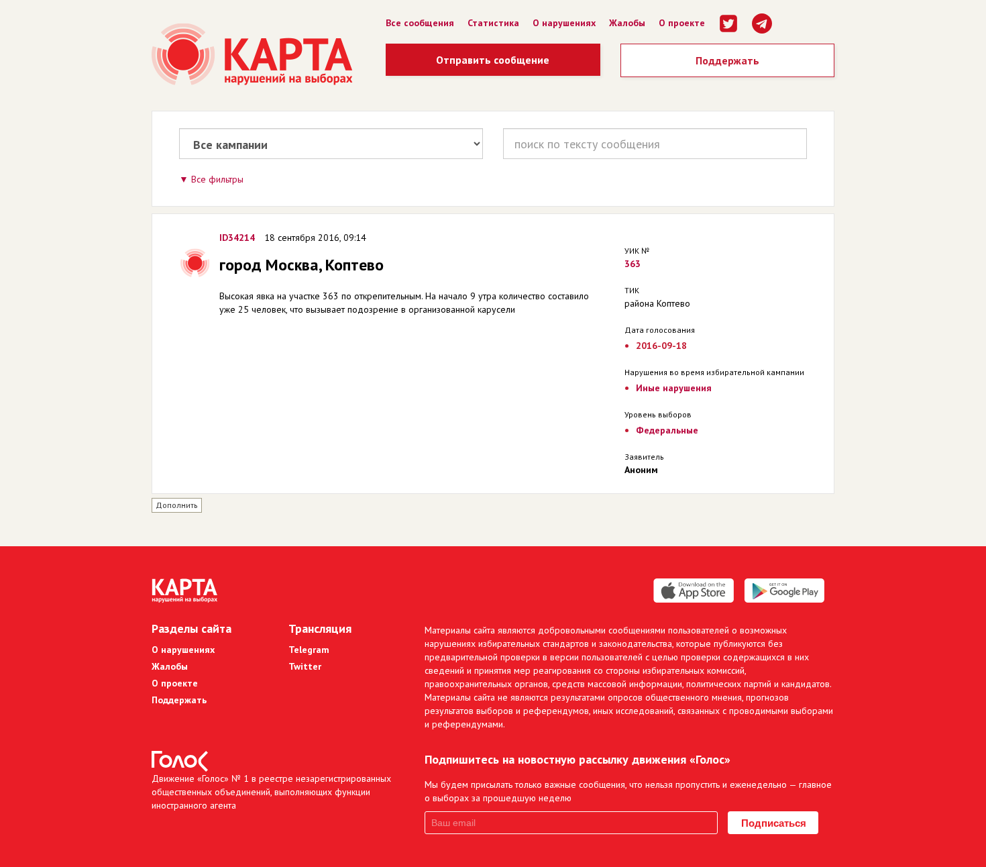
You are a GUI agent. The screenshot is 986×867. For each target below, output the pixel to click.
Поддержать (727, 60)
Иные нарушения (674, 388)
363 (632, 264)
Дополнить (177, 505)
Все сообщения (420, 23)
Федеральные (667, 430)
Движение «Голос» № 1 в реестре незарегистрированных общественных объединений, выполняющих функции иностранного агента (271, 791)
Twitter (304, 666)
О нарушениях (564, 23)
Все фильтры (217, 179)
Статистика (493, 23)
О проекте (682, 23)
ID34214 (237, 238)
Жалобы (627, 23)
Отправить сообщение (492, 59)
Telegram (308, 650)
